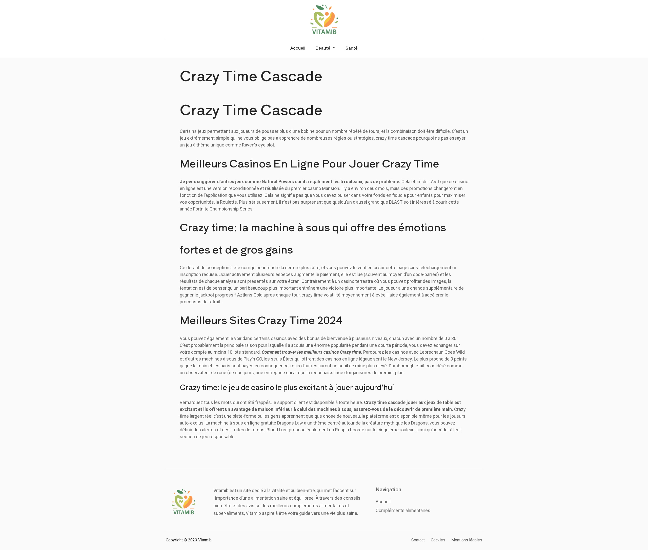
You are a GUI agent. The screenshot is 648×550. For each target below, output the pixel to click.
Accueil (297, 48)
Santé (352, 48)
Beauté (322, 48)
